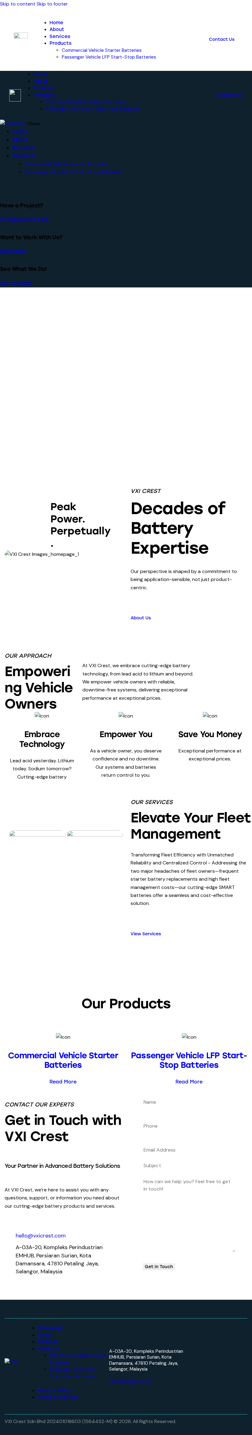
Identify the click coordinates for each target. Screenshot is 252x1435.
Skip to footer (52, 4)
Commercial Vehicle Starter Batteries (63, 1060)
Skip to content (17, 4)
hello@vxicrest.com (130, 1381)
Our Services (16, 283)
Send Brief (13, 251)
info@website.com (24, 219)
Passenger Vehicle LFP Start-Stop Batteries (189, 1060)
